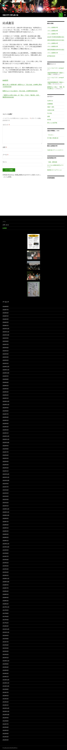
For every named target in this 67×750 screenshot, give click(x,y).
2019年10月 (6, 547)
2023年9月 (6, 407)
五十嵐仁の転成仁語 (52, 138)
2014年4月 (6, 670)
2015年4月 (6, 648)
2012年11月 (6, 711)
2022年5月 (6, 458)
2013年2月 (6, 702)
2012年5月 (6, 730)
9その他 (49, 113)
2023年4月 (6, 423)
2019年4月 (6, 566)
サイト (5, 162)
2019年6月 (6, 559)
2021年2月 (6, 502)
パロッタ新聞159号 (52, 27)
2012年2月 (6, 740)
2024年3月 (6, 392)
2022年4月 (6, 461)
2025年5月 (6, 350)
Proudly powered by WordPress (10, 748)
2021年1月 (6, 506)
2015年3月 (6, 651)
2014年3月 (6, 673)
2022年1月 (6, 471)
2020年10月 (6, 515)
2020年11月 (6, 512)
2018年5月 (6, 594)
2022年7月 (6, 452)
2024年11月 (6, 369)
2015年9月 (6, 635)
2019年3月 (6, 569)
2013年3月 (6, 698)
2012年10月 (6, 714)
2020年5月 (6, 528)
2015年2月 (6, 654)
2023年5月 (6, 420)
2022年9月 (6, 445)
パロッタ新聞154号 (52, 43)
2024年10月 (6, 373)
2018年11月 (6, 578)
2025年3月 (6, 357)
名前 (5, 147)
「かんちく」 (51, 135)
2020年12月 (6, 509)
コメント (6, 124)
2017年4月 (6, 619)
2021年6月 (6, 490)
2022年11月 (6, 439)
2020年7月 (6, 521)
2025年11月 (6, 332)
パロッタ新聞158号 (52, 30)
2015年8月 (6, 638)
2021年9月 (6, 483)
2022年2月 (6, 468)
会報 (48, 116)
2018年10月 (6, 581)
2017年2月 (6, 623)
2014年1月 (6, 676)
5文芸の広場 (50, 110)
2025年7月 (6, 344)
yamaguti (61, 68)
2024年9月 (6, 376)
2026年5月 (6, 316)
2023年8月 (6, 411)
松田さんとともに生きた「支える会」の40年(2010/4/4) (20, 91)
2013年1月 (6, 705)
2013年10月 (6, 686)
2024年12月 (6, 366)
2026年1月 (6, 325)
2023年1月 (6, 433)
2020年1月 (6, 540)
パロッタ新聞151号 (52, 53)
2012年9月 (6, 717)
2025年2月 (6, 360)
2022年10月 (6, 442)
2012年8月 (6, 721)
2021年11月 (6, 477)
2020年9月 (6, 518)
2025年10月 (6, 335)
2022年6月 (6, 455)
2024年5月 (6, 385)
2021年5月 (6, 493)
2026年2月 (6, 322)
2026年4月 (6, 319)
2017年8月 (6, 613)
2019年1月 (6, 575)
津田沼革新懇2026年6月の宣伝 (55, 40)
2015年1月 (6, 657)
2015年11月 (6, 632)
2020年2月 (6, 537)
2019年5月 (6, 562)
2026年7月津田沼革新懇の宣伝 (55, 37)
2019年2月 (6, 572)
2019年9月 (6, 550)
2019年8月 (6, 553)
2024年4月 (6, 388)
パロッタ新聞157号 (52, 34)
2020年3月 (6, 534)
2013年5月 (6, 695)
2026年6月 (6, 313)
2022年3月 (6, 464)
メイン (4, 221)
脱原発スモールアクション (54, 170)
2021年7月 (6, 487)
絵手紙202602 (51, 56)
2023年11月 (6, 404)
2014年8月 (6, 664)
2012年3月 (6, 736)
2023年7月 (6, 414)
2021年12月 (6, 474)
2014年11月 (6, 661)
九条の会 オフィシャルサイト (55, 150)
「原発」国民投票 (52, 162)
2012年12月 (6, 708)
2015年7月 (6, 642)
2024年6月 (6, 382)
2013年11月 (6, 683)
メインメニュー (65, 15)
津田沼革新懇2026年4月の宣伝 (55, 49)
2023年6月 (6, 417)
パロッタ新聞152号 (52, 46)
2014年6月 (6, 667)
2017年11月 (6, 607)
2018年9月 (6, 585)
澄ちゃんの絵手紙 (52, 122)
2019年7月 (6, 556)
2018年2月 (6, 604)
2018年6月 (6, 591)
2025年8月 (6, 341)
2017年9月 (6, 610)
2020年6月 (6, 524)
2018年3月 (6, 600)
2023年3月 (6, 426)
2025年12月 (6, 328)
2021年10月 (6, 480)
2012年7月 (6, 724)
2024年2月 (6, 395)
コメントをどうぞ (52, 68)
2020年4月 (6, 531)
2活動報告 (50, 103)
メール (5, 154)
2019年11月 (6, 543)
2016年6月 (6, 626)
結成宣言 (5, 80)
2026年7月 (6, 309)
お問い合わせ (6, 224)
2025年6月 (6, 347)
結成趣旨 (5, 228)
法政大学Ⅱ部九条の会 (10, 15)
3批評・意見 (50, 107)
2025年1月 (6, 363)
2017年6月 (6, 616)
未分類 (49, 119)
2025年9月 (6, 338)
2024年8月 (6, 379)
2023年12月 (6, 401)
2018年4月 (6, 597)
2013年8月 (6, 689)
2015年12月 (6, 629)
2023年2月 (6, 430)
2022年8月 (6, 449)
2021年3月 (6, 499)
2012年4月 (6, 733)
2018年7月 (6, 588)
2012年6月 (6, 727)
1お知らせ (50, 100)
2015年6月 (6, 645)
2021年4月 (6, 496)
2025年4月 (6, 354)
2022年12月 (6, 436)
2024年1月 (6, 398)
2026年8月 (6, 306)
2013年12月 (6, 679)
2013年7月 (6, 692)
